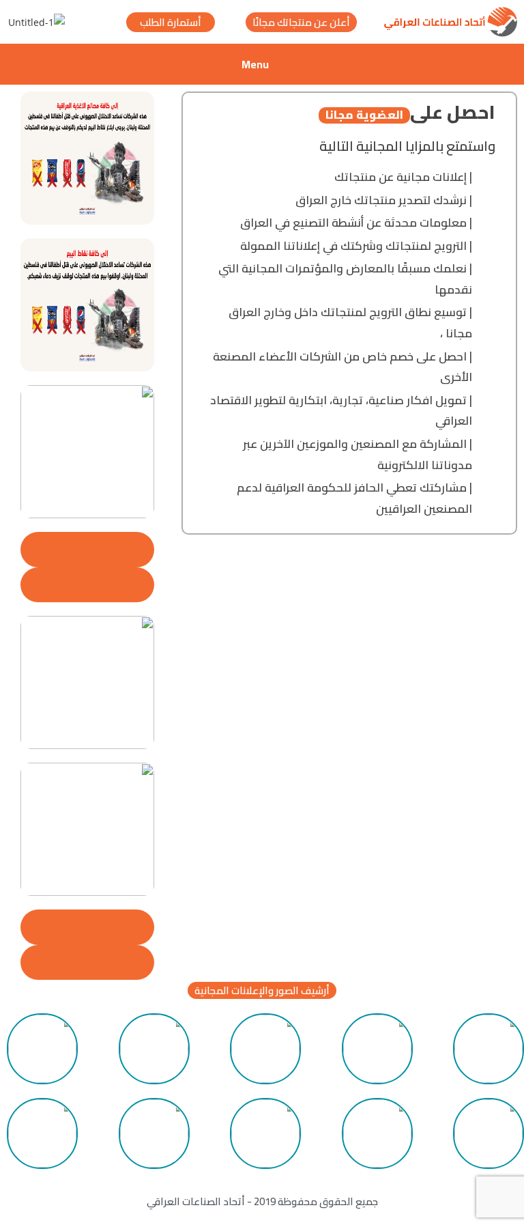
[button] (262, 990)
